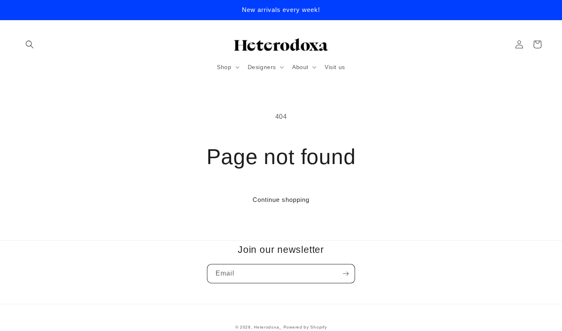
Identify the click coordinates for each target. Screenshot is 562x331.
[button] (30, 44)
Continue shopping (281, 199)
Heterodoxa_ (268, 327)
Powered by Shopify (305, 327)
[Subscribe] (346, 273)
